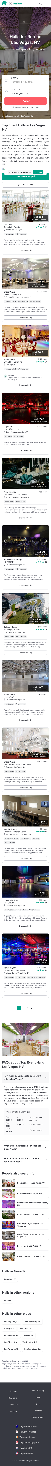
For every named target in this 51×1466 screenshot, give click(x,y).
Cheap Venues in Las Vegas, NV (31, 1256)
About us (13, 1391)
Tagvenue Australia (28, 1426)
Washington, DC (29, 1342)
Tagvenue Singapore (29, 1442)
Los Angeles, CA (11, 1322)
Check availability (25, 250)
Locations (38, 1411)
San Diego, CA (10, 1342)
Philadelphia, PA (11, 1335)
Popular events (38, 1417)
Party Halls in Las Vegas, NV (29, 1193)
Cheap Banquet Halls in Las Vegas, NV (32, 1204)
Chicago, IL (9, 1328)
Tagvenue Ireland (27, 1437)
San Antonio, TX (11, 1349)
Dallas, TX (28, 1335)
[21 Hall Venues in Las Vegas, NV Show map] (25, 169)
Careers (13, 1411)
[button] (40, 4)
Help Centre (13, 1398)
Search (25, 101)
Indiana (7, 1300)
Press (37, 1397)
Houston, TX (25, 1328)
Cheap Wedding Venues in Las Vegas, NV (30, 1235)
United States (7, 116)
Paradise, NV (10, 1279)
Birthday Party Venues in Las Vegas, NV (30, 1225)
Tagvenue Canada (27, 1432)
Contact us (13, 1404)
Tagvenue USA (26, 1453)
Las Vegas (25, 116)
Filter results (27, 185)
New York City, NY (32, 1322)
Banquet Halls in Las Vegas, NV (31, 1183)
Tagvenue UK (25, 1448)
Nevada (17, 116)
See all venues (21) (25, 176)
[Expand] (47, 3)
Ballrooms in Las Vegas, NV (29, 1246)
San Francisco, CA (32, 1349)
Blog (37, 1404)
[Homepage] (12, 3)
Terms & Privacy (37, 1391)
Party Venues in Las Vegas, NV (30, 1214)
